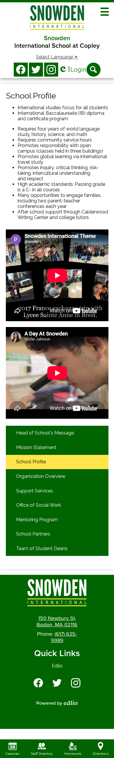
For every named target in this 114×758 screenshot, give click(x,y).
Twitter (36, 70)
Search (94, 70)
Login (72, 69)
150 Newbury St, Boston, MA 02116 (57, 621)
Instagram (51, 70)
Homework (73, 754)
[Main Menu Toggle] (104, 11)
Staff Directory (42, 754)
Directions (100, 754)
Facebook (21, 70)
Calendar (13, 754)
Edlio (57, 666)
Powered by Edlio (57, 703)
